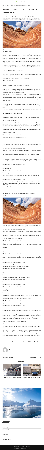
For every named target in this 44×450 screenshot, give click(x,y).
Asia (4, 424)
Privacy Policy (16, 446)
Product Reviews (6, 429)
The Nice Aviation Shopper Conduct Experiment (12, 377)
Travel (8, 5)
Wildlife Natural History (7, 439)
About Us (22, 446)
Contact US (28, 446)
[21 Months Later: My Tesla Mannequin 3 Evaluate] (32, 370)
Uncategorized (5, 436)
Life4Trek (28, 448)
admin (7, 14)
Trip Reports (5, 434)
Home (3, 5)
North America (5, 427)
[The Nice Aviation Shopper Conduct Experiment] (12, 370)
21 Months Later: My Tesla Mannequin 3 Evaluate (31, 377)
